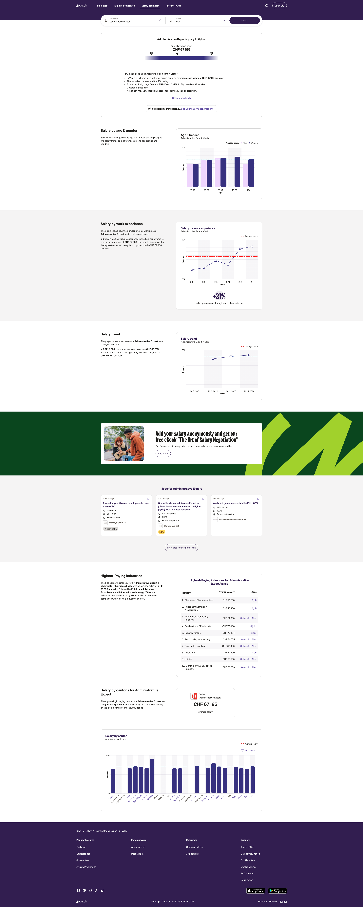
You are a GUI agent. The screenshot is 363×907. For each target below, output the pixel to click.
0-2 (191, 282)
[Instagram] (90, 890)
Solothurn (205, 798)
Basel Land (132, 798)
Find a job (102, 5)
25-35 (206, 190)
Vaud (234, 796)
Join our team (83, 860)
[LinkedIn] (102, 890)
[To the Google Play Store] (277, 891)
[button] (220, 600)
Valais (239, 796)
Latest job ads (83, 853)
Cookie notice (248, 860)
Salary (89, 830)
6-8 (216, 282)
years (222, 284)
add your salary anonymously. (197, 108)
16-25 (192, 190)
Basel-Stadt (137, 798)
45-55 (234, 190)
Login (277, 5)
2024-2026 (249, 391)
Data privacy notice (250, 853)
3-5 (203, 282)
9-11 (228, 282)
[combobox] (133, 20)
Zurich (250, 797)
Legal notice (247, 880)
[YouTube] (84, 890)
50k (183, 279)
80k (183, 240)
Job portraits (192, 853)
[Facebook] (78, 890)
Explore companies (124, 5)
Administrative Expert (106, 830)
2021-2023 (231, 391)
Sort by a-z (250, 750)
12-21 (240, 282)
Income (183, 167)
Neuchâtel (177, 798)
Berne (128, 797)
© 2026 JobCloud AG (183, 901)
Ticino (223, 797)
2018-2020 (213, 391)
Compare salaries (194, 847)
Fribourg (143, 797)
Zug (246, 796)
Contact (166, 901)
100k (107, 755)
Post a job (136, 853)
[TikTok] (96, 890)
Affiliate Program (84, 866)
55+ (248, 190)
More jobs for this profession (181, 547)
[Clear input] (160, 20)
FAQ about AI (247, 873)
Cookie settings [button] (249, 866)
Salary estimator (150, 5)
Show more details (181, 98)
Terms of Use (247, 847)
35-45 (220, 190)
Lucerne (171, 797)
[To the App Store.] (255, 891)
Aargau (111, 797)
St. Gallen (194, 798)
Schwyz (211, 797)
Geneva (149, 797)
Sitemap (155, 901)
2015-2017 (194, 391)
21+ (252, 282)
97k (183, 147)
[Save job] (148, 498)
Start (78, 830)
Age (220, 192)
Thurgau (216, 797)
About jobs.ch (138, 847)
